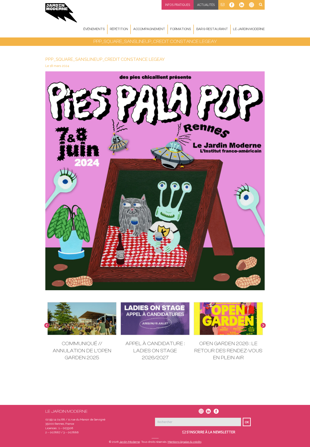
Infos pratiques (177, 5)
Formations (180, 29)
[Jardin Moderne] (61, 13)
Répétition (119, 29)
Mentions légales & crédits (184, 441)
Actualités (206, 5)
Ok (247, 422)
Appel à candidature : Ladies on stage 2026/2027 (155, 351)
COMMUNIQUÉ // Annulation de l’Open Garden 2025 (82, 351)
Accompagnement (149, 29)
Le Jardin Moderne (249, 29)
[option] (81, 333)
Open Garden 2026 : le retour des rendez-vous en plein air (228, 351)
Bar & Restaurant (212, 29)
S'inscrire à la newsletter (210, 432)
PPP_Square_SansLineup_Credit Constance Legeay (105, 59)
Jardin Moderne (129, 441)
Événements (94, 29)
